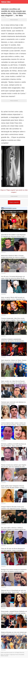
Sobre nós (3, 654)
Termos (17, 654)
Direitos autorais (4, 655)
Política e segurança (10, 654)
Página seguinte (14, 202)
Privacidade (21, 654)
